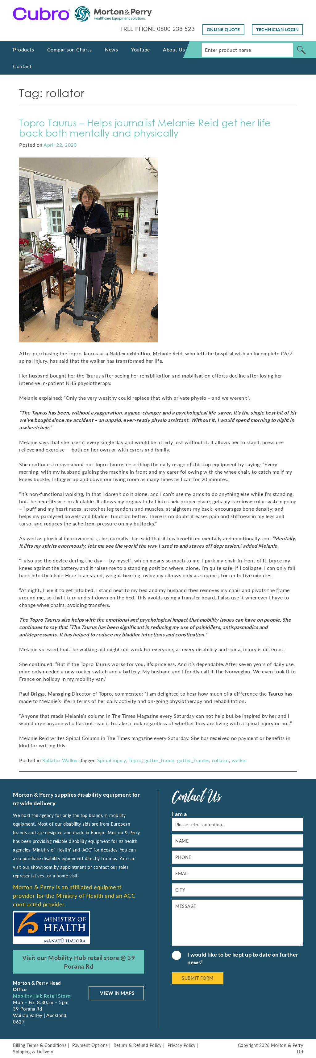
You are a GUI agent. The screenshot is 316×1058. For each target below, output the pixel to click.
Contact (22, 66)
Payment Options (90, 1045)
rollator (220, 760)
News (111, 49)
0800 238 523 (176, 28)
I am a (179, 814)
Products (23, 49)
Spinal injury (111, 760)
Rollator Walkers (61, 760)
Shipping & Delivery (33, 1051)
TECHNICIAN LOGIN (277, 29)
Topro (135, 760)
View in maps (117, 993)
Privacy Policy (182, 1045)
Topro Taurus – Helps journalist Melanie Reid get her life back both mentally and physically (145, 128)
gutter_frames (193, 760)
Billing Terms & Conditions (39, 1045)
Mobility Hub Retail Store (41, 996)
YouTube (140, 49)
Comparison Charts (69, 49)
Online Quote (223, 29)
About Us (174, 49)
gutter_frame (159, 760)
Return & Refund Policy (138, 1045)
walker (239, 760)
